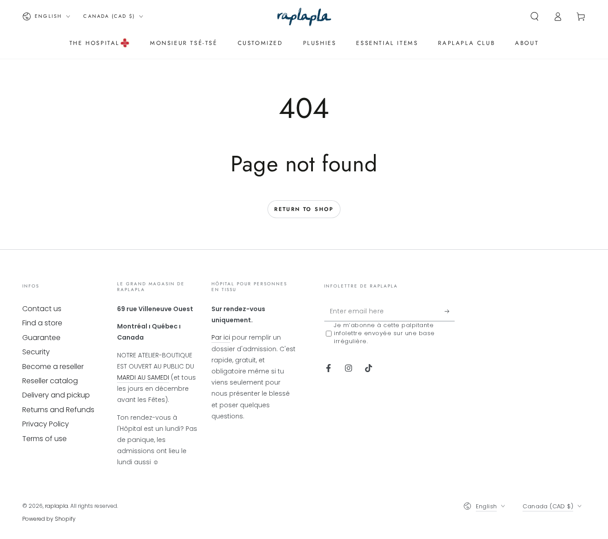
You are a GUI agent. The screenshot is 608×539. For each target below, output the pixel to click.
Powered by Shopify (49, 519)
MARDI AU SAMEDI (143, 377)
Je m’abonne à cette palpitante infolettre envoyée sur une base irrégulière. (384, 333)
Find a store (42, 323)
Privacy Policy (45, 424)
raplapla (56, 506)
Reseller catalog (50, 381)
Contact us (41, 309)
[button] (534, 16)
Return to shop (304, 209)
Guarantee (41, 337)
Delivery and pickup (56, 395)
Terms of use (44, 439)
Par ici (220, 337)
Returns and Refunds (58, 410)
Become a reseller (53, 366)
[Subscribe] (450, 311)
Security (36, 352)
